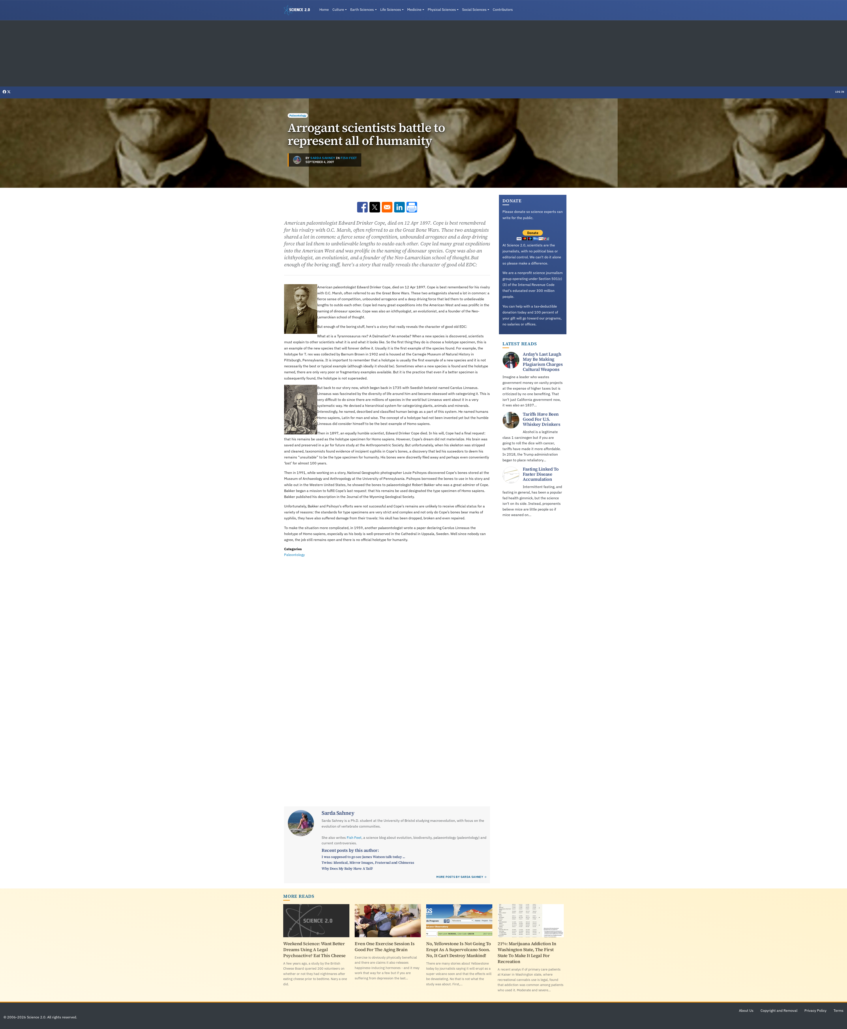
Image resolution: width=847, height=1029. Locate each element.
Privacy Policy (815, 1010)
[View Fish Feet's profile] (297, 160)
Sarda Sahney (322, 158)
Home (324, 9)
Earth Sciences (362, 9)
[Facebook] (5, 92)
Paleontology (297, 115)
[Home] (298, 10)
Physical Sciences (442, 9)
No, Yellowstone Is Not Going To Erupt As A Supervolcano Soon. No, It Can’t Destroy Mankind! (458, 950)
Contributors (503, 9)
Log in (839, 91)
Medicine (414, 9)
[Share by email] (387, 207)
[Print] (412, 207)
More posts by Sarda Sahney (459, 877)
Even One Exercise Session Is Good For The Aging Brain (384, 947)
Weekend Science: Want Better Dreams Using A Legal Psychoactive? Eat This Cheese (314, 950)
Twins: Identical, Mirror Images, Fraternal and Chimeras (368, 862)
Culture (338, 9)
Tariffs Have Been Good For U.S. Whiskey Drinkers (541, 419)
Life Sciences (390, 9)
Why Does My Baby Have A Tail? (347, 868)
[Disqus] (387, 618)
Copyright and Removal (779, 1010)
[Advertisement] (423, 53)
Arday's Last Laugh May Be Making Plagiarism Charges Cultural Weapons (543, 361)
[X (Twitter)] (9, 92)
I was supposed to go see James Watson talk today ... (363, 856)
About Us (746, 1010)
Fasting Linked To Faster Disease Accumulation (541, 474)
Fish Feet (349, 158)
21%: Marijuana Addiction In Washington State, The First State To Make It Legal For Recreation (527, 953)
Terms (838, 1010)
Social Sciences (474, 9)
